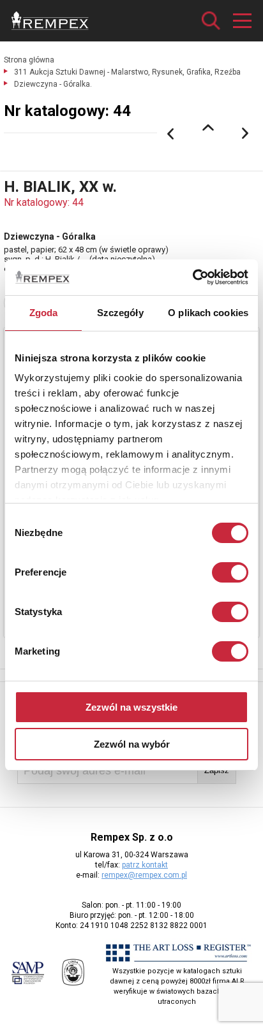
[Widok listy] (208, 127)
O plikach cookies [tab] (208, 312)
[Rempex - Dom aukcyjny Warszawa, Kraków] (50, 20)
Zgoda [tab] (43, 312)
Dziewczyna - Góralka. (53, 84)
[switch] (230, 572)
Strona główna (29, 59)
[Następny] (246, 133)
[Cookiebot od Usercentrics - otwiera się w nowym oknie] (192, 277)
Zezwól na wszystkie (131, 707)
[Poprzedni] (170, 133)
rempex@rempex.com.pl (144, 875)
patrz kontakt (145, 864)
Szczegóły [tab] (120, 312)
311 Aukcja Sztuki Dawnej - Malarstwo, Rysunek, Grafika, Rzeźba (127, 72)
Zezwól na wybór (132, 744)
